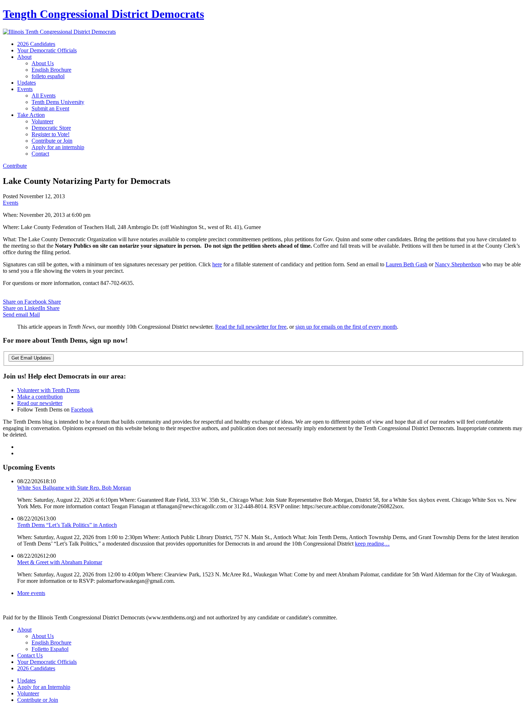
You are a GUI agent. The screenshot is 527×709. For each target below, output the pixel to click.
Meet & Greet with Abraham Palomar (59, 562)
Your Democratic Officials (47, 50)
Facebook (82, 409)
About (24, 57)
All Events (44, 95)
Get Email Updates (31, 358)
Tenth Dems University (58, 102)
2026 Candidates (36, 44)
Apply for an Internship (43, 687)
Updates (26, 83)
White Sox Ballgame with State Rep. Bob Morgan (74, 488)
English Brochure (51, 70)
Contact (40, 154)
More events (31, 593)
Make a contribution (40, 397)
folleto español (48, 76)
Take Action (31, 115)
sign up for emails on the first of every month (346, 327)
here (217, 264)
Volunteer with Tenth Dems (48, 390)
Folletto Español (50, 649)
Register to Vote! (51, 134)
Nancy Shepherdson (458, 264)
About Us (43, 63)
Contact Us (30, 655)
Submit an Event (50, 108)
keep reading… (372, 544)
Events (25, 89)
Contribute (15, 166)
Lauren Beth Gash (406, 264)
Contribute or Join (52, 141)
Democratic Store (51, 128)
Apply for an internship (58, 147)
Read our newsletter (39, 403)
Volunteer (42, 121)
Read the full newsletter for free (250, 327)
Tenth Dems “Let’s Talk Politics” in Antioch (67, 525)
